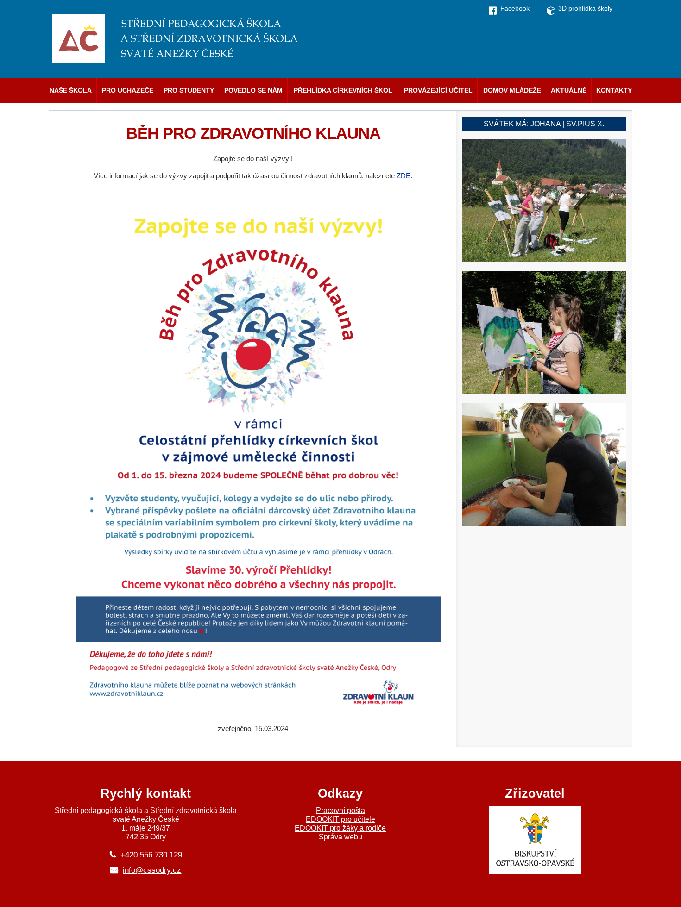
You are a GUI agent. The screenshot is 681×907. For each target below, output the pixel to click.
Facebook (515, 8)
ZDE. (404, 176)
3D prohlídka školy (585, 8)
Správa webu (340, 837)
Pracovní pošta (340, 810)
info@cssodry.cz (152, 870)
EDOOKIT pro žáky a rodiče (340, 828)
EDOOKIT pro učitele (340, 819)
